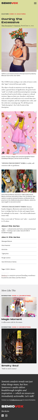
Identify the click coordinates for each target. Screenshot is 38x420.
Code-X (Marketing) (21, 295)
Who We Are (5, 411)
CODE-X (7, 269)
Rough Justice (6, 258)
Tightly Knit (5, 253)
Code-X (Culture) (17, 14)
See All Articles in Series (9, 262)
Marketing (6, 295)
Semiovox (17, 25)
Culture (5, 14)
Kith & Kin (4, 249)
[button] (35, 3)
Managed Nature (7, 241)
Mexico (13, 269)
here (10, 232)
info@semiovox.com (16, 400)
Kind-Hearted (6, 245)
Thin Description (6, 25)
